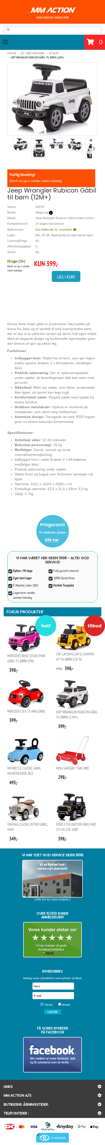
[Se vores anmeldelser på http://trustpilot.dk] (52, 939)
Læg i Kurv (66, 277)
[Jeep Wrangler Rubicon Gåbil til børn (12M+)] (52, 99)
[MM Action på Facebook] (52, 1054)
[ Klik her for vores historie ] (52, 899)
